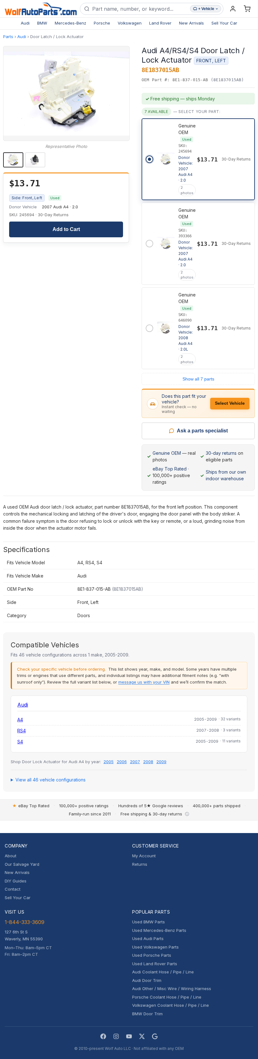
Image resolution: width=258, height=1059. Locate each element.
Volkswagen (130, 22)
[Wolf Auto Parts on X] (142, 1036)
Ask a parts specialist (202, 430)
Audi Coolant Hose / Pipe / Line (163, 971)
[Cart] (247, 9)
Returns (139, 864)
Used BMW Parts (148, 921)
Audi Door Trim (146, 980)
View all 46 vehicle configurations (50, 779)
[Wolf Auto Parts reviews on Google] (154, 1036)
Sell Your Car (224, 22)
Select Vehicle (230, 403)
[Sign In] (233, 9)
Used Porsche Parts (151, 955)
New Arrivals (191, 22)
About (10, 855)
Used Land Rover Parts (154, 963)
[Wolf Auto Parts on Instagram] (116, 1036)
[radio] (198, 159)
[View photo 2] (35, 159)
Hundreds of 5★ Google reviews (150, 805)
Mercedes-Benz (70, 22)
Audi (25, 22)
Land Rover (160, 22)
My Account (144, 855)
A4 (20, 719)
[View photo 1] (13, 159)
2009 (161, 761)
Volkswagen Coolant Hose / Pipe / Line (170, 1005)
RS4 (21, 730)
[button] (66, 93)
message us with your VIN (144, 681)
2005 (109, 761)
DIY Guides (15, 880)
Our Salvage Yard (22, 864)
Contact (12, 889)
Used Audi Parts (148, 938)
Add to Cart (66, 229)
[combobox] (140, 8)
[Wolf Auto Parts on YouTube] (129, 1036)
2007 (135, 761)
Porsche (102, 22)
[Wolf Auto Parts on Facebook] (103, 1036)
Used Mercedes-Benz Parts (159, 930)
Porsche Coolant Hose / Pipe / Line (166, 997)
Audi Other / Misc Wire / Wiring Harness (171, 988)
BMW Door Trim (147, 1013)
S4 (20, 741)
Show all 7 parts (198, 378)
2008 (148, 761)
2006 (122, 761)
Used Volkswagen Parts (155, 946)
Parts (8, 36)
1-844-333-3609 (24, 922)
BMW (42, 22)
